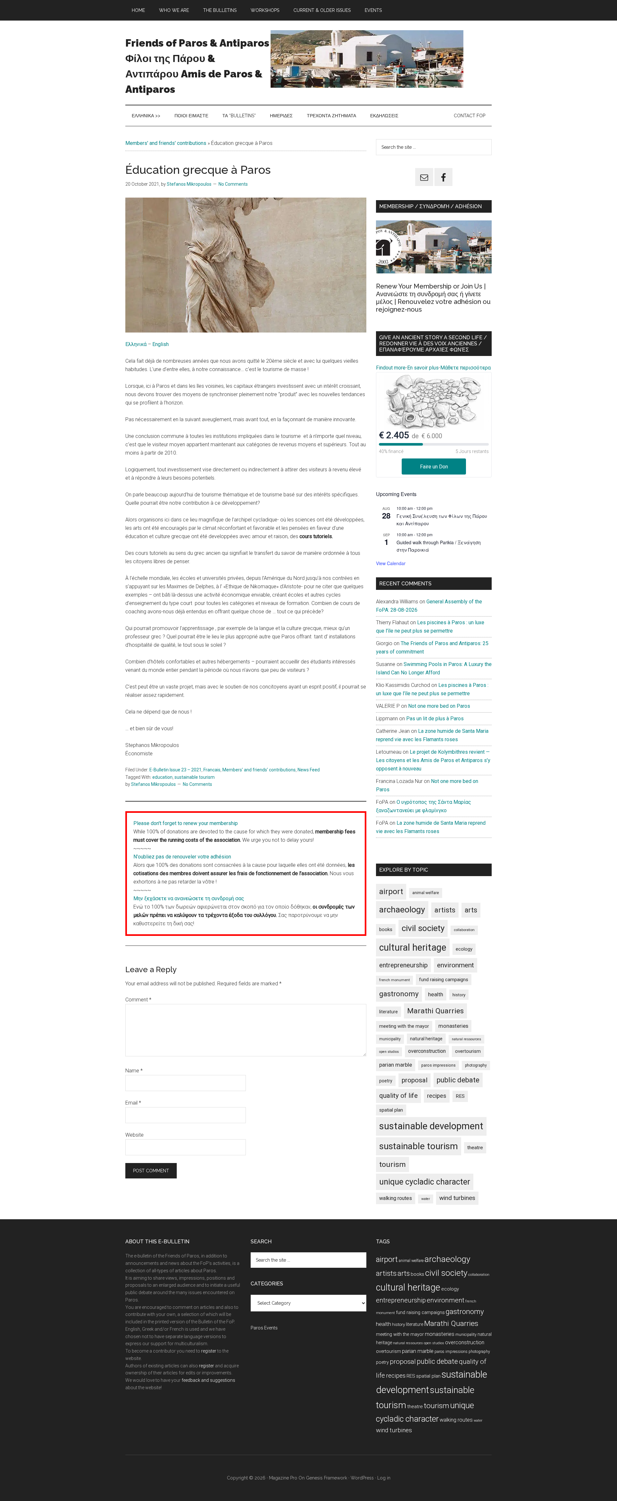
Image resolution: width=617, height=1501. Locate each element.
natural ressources (466, 1039)
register (208, 1351)
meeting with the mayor (404, 1026)
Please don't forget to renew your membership (185, 823)
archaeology (402, 909)
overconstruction (427, 1051)
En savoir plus (423, 368)
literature (388, 1011)
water (425, 1199)
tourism (392, 1164)
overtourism (468, 1051)
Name (134, 1071)
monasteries (453, 1026)
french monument (394, 980)
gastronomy (399, 994)
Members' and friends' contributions (165, 143)
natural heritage (426, 1038)
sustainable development (431, 1126)
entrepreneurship (403, 965)
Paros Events (264, 1327)
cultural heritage (412, 947)
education (162, 777)
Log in (383, 1477)
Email (133, 1103)
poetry (385, 1080)
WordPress (362, 1477)
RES (460, 1096)
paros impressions (438, 1065)
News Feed (309, 769)
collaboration (464, 930)
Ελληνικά (136, 344)
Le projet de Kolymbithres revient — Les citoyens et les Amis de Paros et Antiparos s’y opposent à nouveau (433, 760)
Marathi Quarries (435, 1011)
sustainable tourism (194, 777)
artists (444, 910)
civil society (423, 928)
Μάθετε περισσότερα (465, 368)
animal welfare (425, 892)
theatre (475, 1147)
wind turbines (457, 1198)
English (160, 344)
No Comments (233, 184)
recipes (436, 1095)
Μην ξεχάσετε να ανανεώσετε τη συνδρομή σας (188, 898)
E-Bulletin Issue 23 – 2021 (175, 769)
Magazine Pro (283, 1477)
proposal (414, 1080)
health (435, 994)
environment (455, 965)
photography (476, 1065)
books (385, 929)
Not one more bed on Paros (439, 706)
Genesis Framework (326, 1477)
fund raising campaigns (443, 979)
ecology (464, 949)
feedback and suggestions (208, 1380)
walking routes (395, 1198)
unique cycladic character (424, 1181)
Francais (211, 769)
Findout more (391, 368)
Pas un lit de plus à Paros (435, 718)
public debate (458, 1080)
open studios (389, 1052)
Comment (138, 1000)
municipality (390, 1039)
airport (391, 891)
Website (134, 1135)
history (458, 994)
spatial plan (391, 1110)
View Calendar (391, 563)
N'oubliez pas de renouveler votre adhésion (182, 857)
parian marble (395, 1064)
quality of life (398, 1095)
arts (471, 910)
